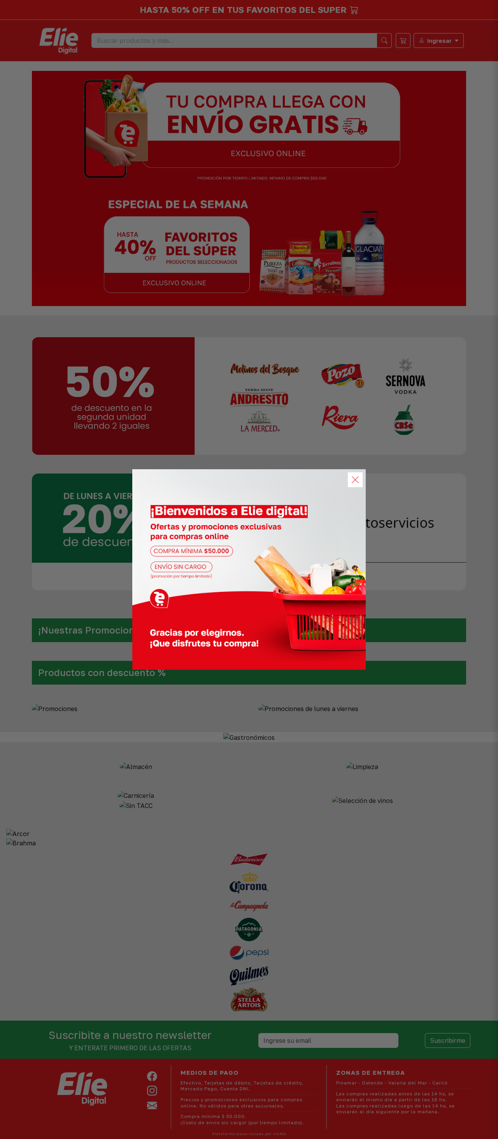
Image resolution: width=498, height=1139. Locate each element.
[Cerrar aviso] (355, 479)
